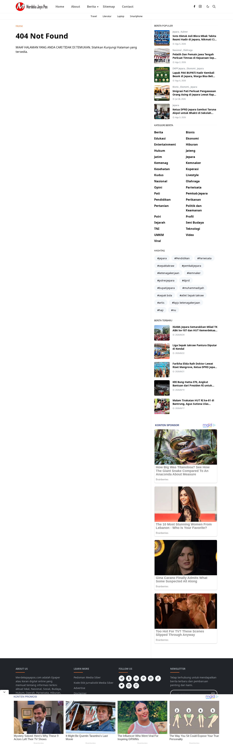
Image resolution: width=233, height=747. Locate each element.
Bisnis (176, 86)
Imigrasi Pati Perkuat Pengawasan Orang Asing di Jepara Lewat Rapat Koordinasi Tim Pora (194, 94)
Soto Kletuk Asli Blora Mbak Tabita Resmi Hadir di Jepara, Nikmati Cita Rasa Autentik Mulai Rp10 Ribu (195, 39)
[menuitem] (60, 6)
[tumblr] (129, 678)
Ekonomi (191, 68)
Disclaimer (80, 693)
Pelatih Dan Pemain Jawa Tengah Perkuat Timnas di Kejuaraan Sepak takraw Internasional (195, 58)
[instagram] (200, 6)
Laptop (120, 16)
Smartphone (136, 16)
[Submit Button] (213, 693)
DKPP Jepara (179, 68)
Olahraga (188, 50)
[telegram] (122, 678)
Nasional (177, 50)
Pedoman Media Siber (87, 677)
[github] (136, 686)
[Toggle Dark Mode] (208, 6)
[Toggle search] (214, 6)
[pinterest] (143, 678)
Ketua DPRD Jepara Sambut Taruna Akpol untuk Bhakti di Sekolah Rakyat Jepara (194, 113)
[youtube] (151, 678)
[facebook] (194, 6)
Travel (94, 16)
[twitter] (122, 686)
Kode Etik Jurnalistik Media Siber (93, 682)
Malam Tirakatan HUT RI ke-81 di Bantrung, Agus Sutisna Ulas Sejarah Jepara (193, 404)
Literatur (107, 16)
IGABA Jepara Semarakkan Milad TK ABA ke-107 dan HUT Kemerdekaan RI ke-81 (195, 330)
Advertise (79, 688)
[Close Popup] (4, 692)
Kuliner (184, 31)
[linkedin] (136, 678)
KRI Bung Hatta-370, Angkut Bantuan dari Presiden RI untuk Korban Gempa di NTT (192, 385)
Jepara (176, 31)
